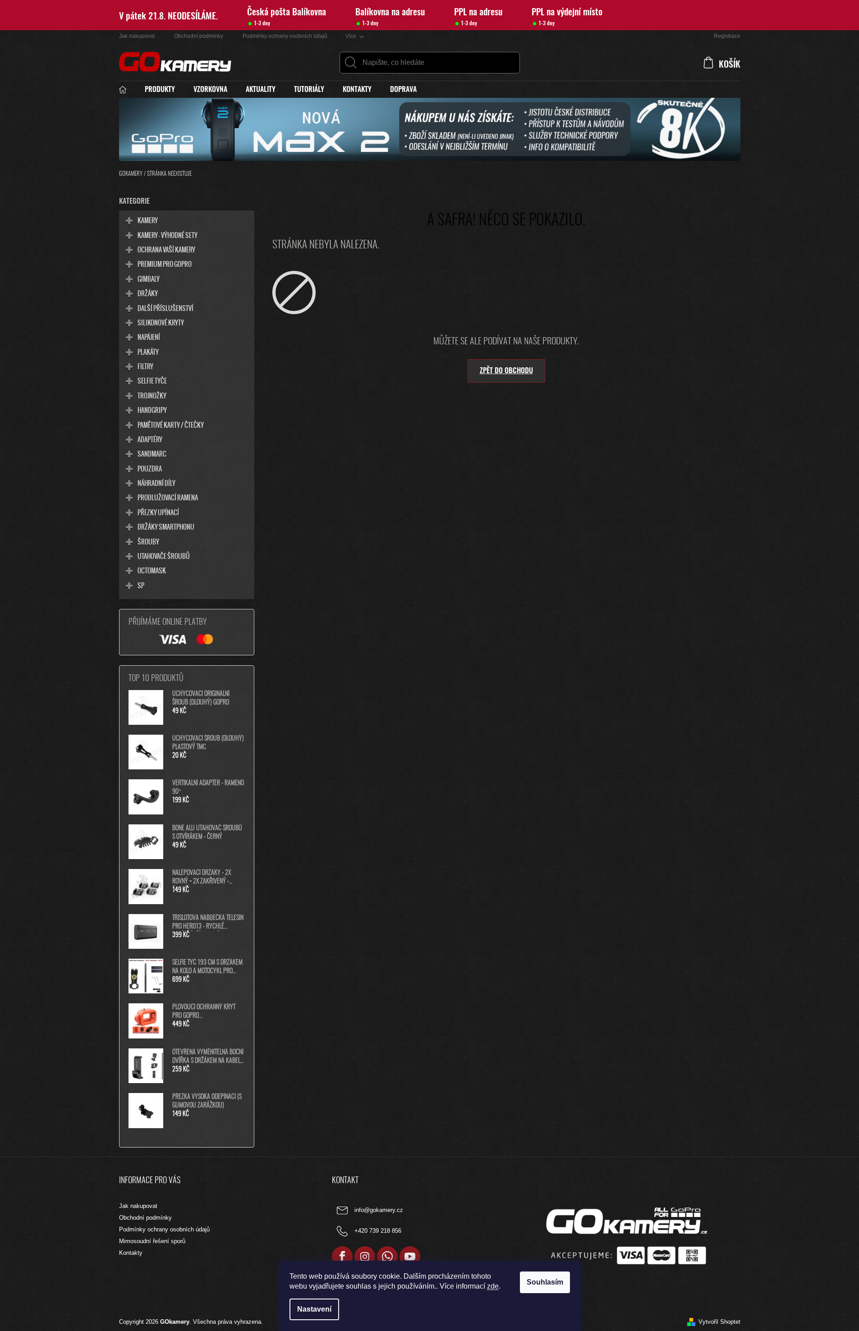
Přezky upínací (158, 512)
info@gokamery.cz (378, 1210)
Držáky (148, 292)
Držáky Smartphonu (166, 526)
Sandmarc (152, 453)
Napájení (149, 336)
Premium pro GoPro (165, 263)
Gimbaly (149, 278)
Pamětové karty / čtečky (171, 424)
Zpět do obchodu (506, 371)
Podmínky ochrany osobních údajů (285, 36)
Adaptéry (150, 439)
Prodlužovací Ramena (168, 497)
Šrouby (148, 541)
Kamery (148, 219)
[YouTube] (410, 1256)
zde (493, 1286)
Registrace (727, 36)
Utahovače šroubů (164, 555)
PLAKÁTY (148, 351)
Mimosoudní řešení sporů (152, 1241)
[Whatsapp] (387, 1256)
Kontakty (130, 1252)
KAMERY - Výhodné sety (168, 234)
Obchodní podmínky (198, 36)
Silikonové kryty (161, 322)
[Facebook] (342, 1256)
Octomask (152, 570)
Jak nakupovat (137, 36)
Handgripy (152, 409)
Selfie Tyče (152, 380)
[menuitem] (127, 89)
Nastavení (314, 1309)
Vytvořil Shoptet (719, 1321)
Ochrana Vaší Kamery (166, 249)
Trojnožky (152, 395)
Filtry (145, 365)
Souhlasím (545, 1282)
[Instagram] (364, 1256)
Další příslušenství (165, 307)
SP (141, 585)
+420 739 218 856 (377, 1231)
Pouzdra (150, 468)
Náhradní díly (156, 482)
